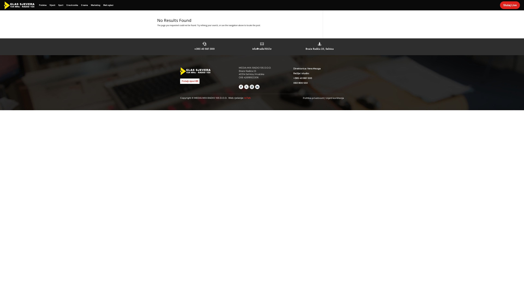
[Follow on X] (246, 87)
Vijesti (52, 5)
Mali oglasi (108, 5)
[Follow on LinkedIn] (257, 87)
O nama (84, 5)
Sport (60, 5)
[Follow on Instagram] (252, 87)
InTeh (247, 98)
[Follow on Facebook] (241, 87)
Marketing (95, 5)
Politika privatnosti (313, 98)
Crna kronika (72, 5)
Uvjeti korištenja (335, 98)
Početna (43, 5)
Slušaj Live (510, 5)
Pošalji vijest (188, 81)
